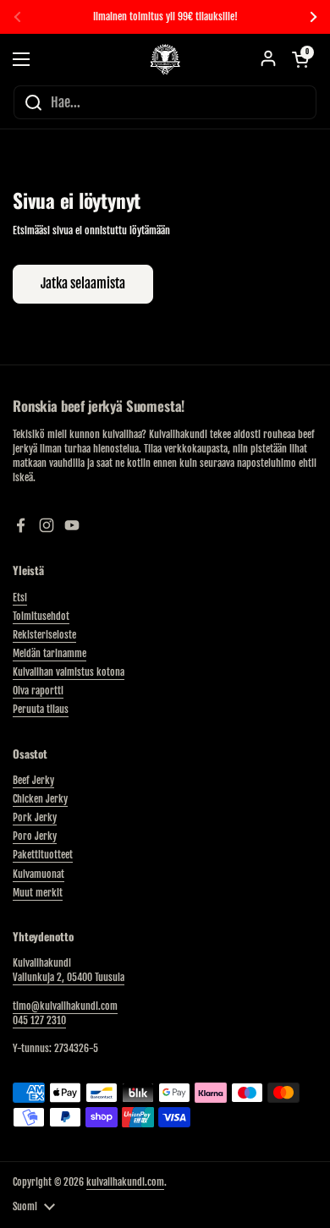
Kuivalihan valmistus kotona (68, 672)
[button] (300, 59)
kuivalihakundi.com (125, 1182)
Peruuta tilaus (41, 709)
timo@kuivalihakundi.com (65, 1006)
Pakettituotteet (43, 854)
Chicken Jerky (40, 798)
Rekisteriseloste (44, 634)
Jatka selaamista (83, 283)
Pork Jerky (35, 817)
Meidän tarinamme (49, 653)
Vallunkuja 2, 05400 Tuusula (68, 977)
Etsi (20, 597)
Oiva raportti (38, 690)
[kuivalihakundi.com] (165, 59)
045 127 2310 (39, 1020)
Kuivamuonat (38, 874)
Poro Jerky (35, 836)
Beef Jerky (33, 780)
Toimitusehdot (41, 616)
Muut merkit (38, 892)
